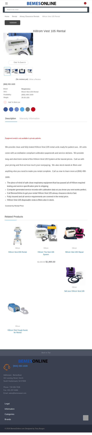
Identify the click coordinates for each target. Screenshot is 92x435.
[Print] (16, 109)
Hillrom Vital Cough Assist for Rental (18, 331)
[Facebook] (5, 109)
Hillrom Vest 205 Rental (17, 252)
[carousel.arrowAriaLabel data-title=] (85, 418)
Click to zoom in (20, 62)
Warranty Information (30, 118)
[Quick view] (28, 232)
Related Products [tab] (14, 216)
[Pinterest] (33, 109)
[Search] (84, 10)
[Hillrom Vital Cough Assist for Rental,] (17, 314)
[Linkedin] (28, 109)
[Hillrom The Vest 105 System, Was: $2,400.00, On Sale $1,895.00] (46, 235)
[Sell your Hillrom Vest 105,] (74, 274)
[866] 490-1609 (20, 366)
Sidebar (13, 23)
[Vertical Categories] (9, 3)
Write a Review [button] (35, 79)
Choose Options (46, 260)
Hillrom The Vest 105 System (46, 253)
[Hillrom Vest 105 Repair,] (74, 235)
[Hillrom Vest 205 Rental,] (17, 235)
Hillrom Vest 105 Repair (74, 252)
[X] (22, 109)
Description (10, 118)
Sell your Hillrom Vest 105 (74, 291)
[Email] (11, 109)
